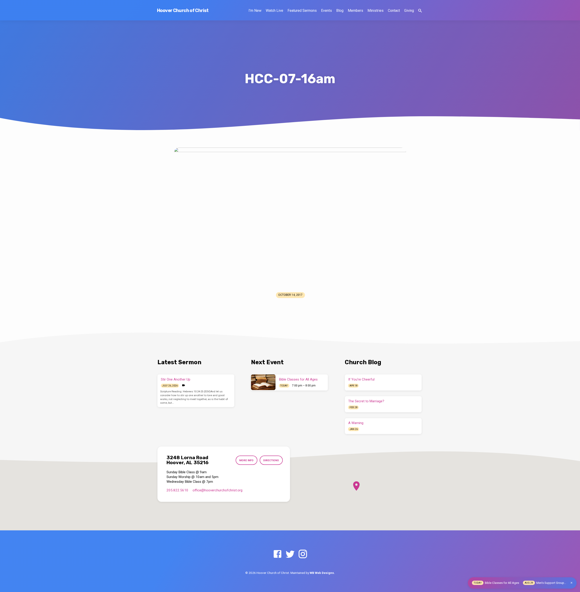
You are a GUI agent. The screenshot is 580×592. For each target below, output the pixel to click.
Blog (339, 10)
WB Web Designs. (322, 573)
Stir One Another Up (175, 379)
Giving (409, 10)
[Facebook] (277, 554)
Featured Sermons (302, 10)
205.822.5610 (177, 490)
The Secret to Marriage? (366, 401)
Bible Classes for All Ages (298, 379)
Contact (394, 10)
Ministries (375, 10)
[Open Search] (420, 11)
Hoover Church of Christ (183, 10)
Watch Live (274, 10)
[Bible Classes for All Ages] (263, 382)
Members (355, 10)
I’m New (255, 10)
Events (326, 10)
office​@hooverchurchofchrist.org (217, 490)
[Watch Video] (183, 385)
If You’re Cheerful (361, 379)
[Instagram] (303, 554)
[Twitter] (290, 554)
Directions (271, 460)
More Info (246, 460)
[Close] (571, 583)
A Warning (355, 423)
